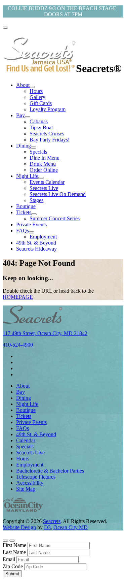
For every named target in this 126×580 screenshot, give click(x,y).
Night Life (27, 176)
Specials (38, 152)
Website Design (19, 527)
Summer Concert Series (55, 218)
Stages (36, 200)
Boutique (26, 206)
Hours (36, 91)
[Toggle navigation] (5, 28)
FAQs (22, 230)
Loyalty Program (48, 109)
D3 (47, 527)
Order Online (44, 170)
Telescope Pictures (35, 477)
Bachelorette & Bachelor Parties (50, 471)
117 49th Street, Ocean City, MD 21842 (45, 333)
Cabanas (39, 121)
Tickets (23, 212)
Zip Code (13, 566)
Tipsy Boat (41, 127)
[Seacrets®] (39, 68)
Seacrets (51, 521)
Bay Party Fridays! (50, 139)
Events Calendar (47, 182)
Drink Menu (43, 164)
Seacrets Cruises (47, 133)
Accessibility (29, 483)
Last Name (14, 552)
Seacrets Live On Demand (58, 194)
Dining (23, 146)
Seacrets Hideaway (36, 249)
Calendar (25, 440)
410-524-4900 (18, 345)
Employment (43, 236)
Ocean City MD (70, 527)
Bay (20, 115)
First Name (14, 545)
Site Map (25, 489)
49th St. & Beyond (36, 243)
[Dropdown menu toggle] (32, 87)
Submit (12, 573)
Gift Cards (41, 103)
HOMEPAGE (18, 297)
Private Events (31, 224)
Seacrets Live (44, 188)
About (23, 85)
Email (9, 559)
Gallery (37, 97)
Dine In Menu (44, 158)
